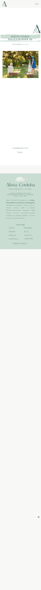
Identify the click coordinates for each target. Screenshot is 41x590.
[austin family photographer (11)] (21, 20)
